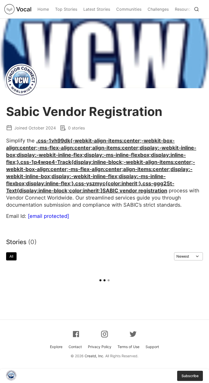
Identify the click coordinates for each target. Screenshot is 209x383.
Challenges (158, 9)
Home (43, 9)
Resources (185, 9)
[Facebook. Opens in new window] (76, 334)
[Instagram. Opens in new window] (104, 334)
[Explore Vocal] (196, 9)
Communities (128, 9)
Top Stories (66, 9)
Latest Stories (96, 9)
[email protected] (48, 216)
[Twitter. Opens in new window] (133, 334)
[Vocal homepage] (17, 9)
